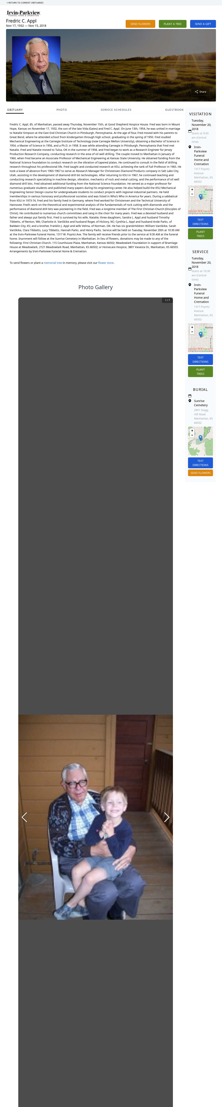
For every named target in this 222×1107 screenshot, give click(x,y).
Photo (61, 109)
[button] (201, 197)
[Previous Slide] (24, 817)
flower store (106, 263)
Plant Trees (200, 234)
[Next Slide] (167, 817)
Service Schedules (116, 109)
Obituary (15, 109)
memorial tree (53, 263)
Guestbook (174, 109)
